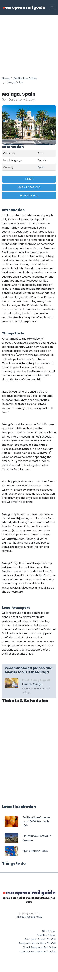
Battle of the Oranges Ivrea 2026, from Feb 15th (36, 821)
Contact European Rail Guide (38, 951)
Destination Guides (25, 78)
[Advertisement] (29, 45)
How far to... (29, 195)
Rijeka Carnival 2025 (35, 851)
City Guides (49, 931)
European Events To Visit (40, 939)
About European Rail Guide (39, 947)
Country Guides (46, 935)
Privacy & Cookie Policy (29, 917)
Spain (41, 167)
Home (6, 78)
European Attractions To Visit (37, 943)
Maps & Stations (29, 187)
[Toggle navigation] (52, 7)
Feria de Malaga (32, 684)
